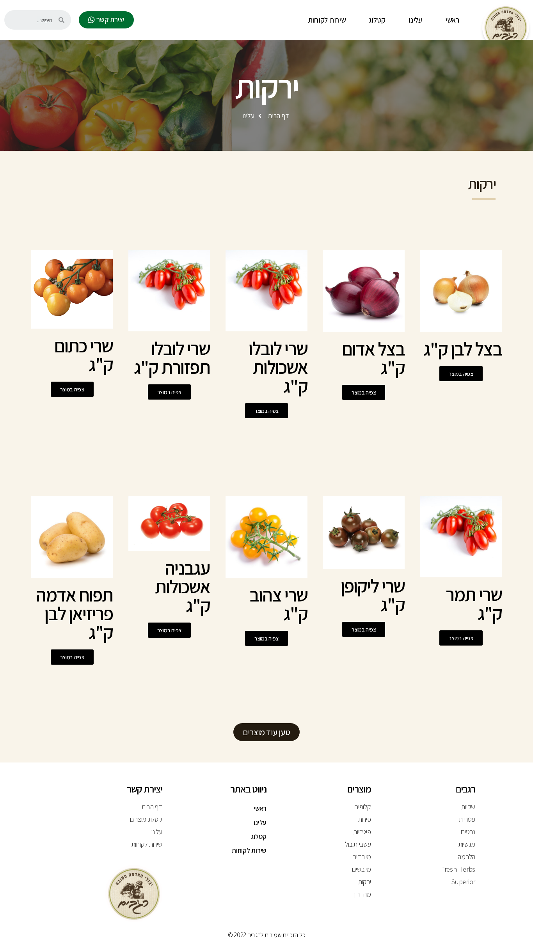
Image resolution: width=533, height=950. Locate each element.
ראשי (452, 20)
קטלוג (377, 20)
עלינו (415, 20)
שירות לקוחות (327, 20)
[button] (106, 19)
